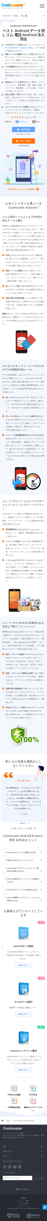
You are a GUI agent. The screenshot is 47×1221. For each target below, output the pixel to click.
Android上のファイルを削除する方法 (22, 889)
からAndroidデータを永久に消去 (18, 47)
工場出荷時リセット (18, 225)
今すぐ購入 (25, 140)
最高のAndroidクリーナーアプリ (20, 860)
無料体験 (25, 129)
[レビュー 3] (28, 823)
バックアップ (23, 320)
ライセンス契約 (23, 1203)
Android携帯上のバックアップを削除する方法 (23, 880)
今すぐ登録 (38, 1178)
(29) (30, 117)
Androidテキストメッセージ (28, 529)
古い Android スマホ (22, 642)
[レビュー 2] (23, 823)
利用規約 (23, 1198)
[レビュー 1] (17, 823)
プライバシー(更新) (23, 1201)
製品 (8, 1121)
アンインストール (23, 1206)
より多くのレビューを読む (22, 828)
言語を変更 (23, 1189)
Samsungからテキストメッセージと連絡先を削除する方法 (23, 869)
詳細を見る (22, 965)
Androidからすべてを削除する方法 (21, 852)
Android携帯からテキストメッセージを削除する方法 (23, 899)
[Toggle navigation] (42, 6)
